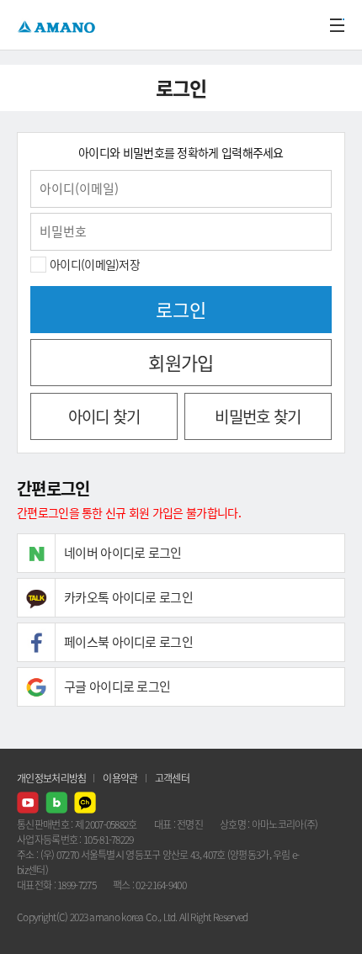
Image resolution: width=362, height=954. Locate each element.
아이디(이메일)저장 (95, 264)
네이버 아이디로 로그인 (123, 552)
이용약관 (120, 778)
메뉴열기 (336, 25)
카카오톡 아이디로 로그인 (128, 597)
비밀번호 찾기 (258, 416)
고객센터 (172, 778)
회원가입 (180, 362)
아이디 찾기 (104, 416)
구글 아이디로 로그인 (117, 686)
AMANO (58, 25)
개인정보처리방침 (51, 778)
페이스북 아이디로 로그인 (128, 642)
